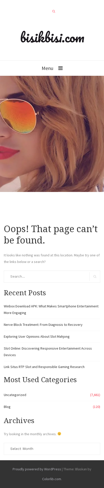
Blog (7, 406)
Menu (47, 68)
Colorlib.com (51, 479)
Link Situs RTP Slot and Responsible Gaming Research (44, 366)
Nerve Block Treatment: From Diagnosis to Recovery (43, 324)
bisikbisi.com (52, 37)
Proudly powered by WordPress (37, 469)
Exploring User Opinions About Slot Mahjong (37, 336)
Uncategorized (15, 395)
